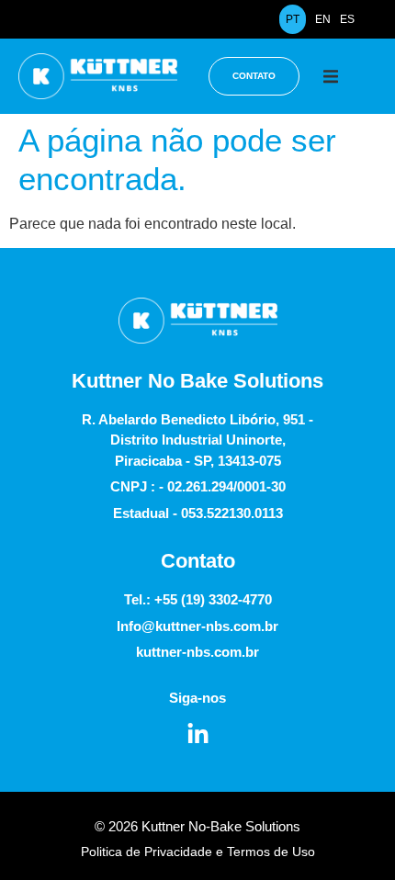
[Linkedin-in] (197, 734)
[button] (330, 76)
